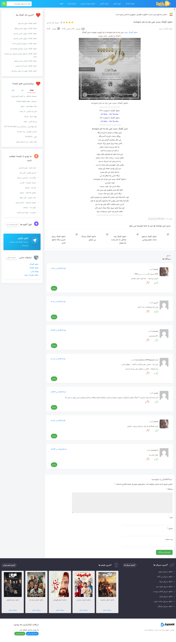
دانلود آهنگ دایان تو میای (27, 23)
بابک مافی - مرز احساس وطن (26, 142)
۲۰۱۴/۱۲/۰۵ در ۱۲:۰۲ (58, 302)
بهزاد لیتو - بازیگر (30, 116)
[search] (4, 3)
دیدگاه (169, 489)
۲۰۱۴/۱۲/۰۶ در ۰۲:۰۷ (58, 359)
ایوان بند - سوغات (29, 207)
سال (13, 90)
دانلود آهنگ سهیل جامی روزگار (26, 28)
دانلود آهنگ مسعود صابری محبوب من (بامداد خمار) (20, 55)
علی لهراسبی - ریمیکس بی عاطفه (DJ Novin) (20, 126)
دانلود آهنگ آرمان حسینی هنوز (25, 61)
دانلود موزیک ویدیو (88, 3)
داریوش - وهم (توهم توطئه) (26, 101)
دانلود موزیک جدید (31, 275)
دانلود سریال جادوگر (165, 606)
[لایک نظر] (156, 284)
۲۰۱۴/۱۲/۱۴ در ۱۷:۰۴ (58, 421)
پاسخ (54, 288)
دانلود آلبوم (104, 3)
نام (171, 517)
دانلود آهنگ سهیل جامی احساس (25, 38)
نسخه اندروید (20, 633)
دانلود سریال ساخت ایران (163, 601)
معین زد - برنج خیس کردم (26, 212)
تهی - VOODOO (31, 137)
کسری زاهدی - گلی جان (28, 173)
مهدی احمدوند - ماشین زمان (26, 203)
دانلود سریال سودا (165, 581)
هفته (31, 90)
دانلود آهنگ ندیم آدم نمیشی (26, 66)
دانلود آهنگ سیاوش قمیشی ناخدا (24, 44)
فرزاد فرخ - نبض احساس (27, 168)
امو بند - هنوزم (30, 188)
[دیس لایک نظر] (147, 284)
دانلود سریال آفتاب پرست (162, 591)
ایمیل (170, 528)
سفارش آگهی (11, 257)
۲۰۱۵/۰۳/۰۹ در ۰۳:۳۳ (58, 449)
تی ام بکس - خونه (30, 122)
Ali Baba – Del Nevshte (110, 114)
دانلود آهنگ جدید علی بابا (156, 219)
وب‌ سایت (169, 539)
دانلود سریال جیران (165, 572)
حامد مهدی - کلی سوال (27, 198)
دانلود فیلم (72, 3)
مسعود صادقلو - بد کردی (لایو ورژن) (24, 96)
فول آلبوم (117, 3)
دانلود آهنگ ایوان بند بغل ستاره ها (24, 71)
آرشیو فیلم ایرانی (9, 565)
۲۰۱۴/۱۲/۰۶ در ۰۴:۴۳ (58, 392)
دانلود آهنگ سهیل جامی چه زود (25, 34)
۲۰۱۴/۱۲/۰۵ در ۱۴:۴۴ (58, 330)
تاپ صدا (163, 4)
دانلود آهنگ (130, 3)
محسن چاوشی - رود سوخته (27, 132)
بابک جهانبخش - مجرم (29, 106)
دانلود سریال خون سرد (164, 586)
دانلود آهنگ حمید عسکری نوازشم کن (23, 49)
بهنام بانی (34, 271)
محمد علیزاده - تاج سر (28, 183)
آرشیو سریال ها (129, 565)
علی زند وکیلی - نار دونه (28, 111)
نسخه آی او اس (32, 633)
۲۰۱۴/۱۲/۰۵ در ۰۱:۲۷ (58, 268)
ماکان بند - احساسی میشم (26, 178)
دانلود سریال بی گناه (164, 576)
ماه (22, 90)
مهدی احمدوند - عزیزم (28, 193)
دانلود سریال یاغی (165, 596)
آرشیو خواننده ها (12, 224)
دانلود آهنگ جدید (166, 29)
